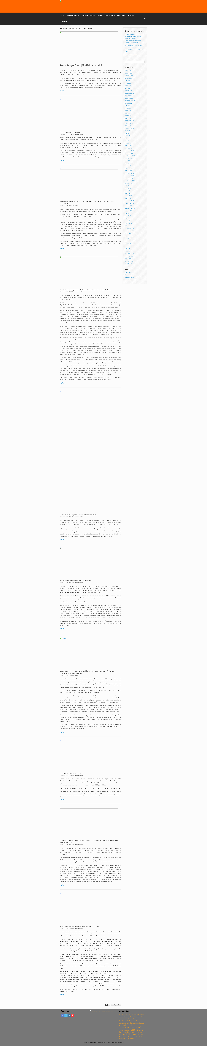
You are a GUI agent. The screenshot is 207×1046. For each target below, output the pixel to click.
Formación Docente (124, 1030)
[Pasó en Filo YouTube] (72, 1015)
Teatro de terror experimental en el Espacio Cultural (78, 515)
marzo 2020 (128, 168)
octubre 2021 (129, 125)
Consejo (92, 15)
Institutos (141, 1030)
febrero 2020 (128, 171)
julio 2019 (127, 186)
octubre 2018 (129, 206)
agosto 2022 (128, 103)
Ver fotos (62, 91)
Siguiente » (117, 1004)
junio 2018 (128, 216)
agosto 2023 (128, 78)
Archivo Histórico (122, 1014)
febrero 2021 (128, 146)
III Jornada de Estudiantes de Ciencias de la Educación (79, 926)
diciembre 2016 (129, 253)
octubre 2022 (129, 98)
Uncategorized (130, 1038)
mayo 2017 (128, 246)
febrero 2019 (128, 198)
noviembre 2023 (129, 70)
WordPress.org (129, 280)
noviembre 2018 (129, 203)
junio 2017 (128, 243)
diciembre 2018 (129, 201)
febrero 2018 (128, 226)
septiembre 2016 (130, 261)
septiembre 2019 (130, 181)
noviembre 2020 (129, 151)
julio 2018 (127, 213)
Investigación (124, 1032)
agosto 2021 (128, 130)
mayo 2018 (128, 218)
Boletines (131, 15)
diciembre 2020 (129, 148)
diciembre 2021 (129, 120)
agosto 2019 (128, 183)
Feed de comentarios (131, 277)
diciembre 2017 (129, 228)
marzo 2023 (128, 90)
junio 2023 (128, 83)
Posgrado (122, 1034)
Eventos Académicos (73, 15)
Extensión (85, 15)
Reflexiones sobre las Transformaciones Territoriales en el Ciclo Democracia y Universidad (88, 202)
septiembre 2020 (130, 156)
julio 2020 (127, 161)
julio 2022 (127, 105)
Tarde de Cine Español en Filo (70, 773)
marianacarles (79, 67)
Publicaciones (121, 15)
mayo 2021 (128, 138)
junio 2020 (128, 163)
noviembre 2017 (129, 231)
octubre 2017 (129, 233)
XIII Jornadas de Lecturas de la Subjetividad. (76, 580)
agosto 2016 (128, 263)
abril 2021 (127, 141)
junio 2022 (128, 108)
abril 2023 (127, 88)
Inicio (62, 15)
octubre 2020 (129, 153)
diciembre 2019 (129, 173)
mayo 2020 (128, 166)
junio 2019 (128, 188)
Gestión (100, 15)
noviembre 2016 (129, 256)
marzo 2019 (128, 196)
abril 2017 (127, 248)
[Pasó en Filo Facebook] (62, 1015)
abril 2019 (127, 193)
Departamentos (124, 1023)
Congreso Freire (129, 1017)
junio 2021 (128, 135)
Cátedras (138, 1021)
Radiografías (140, 1034)
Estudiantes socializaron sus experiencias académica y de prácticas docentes (133, 36)
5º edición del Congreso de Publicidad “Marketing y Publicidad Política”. (85, 290)
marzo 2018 (128, 223)
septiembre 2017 (130, 236)
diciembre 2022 (129, 93)
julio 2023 (127, 80)
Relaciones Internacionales (127, 1036)
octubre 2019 (129, 178)
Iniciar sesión (128, 272)
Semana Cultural (110, 15)
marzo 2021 (128, 143)
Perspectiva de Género (136, 1032)
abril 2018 (127, 221)
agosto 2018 (128, 211)
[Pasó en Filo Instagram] (69, 1015)
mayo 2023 (128, 85)
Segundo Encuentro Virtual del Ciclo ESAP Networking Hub (81, 65)
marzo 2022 (128, 115)
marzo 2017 (128, 251)
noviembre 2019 (129, 176)
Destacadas (134, 1023)
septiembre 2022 (130, 100)
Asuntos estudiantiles (133, 1015)
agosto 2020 (128, 158)
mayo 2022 (128, 110)
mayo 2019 (128, 191)
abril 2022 (127, 113)
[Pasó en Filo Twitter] (66, 1015)
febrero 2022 (128, 118)
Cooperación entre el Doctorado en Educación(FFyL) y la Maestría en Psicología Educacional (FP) (89, 841)
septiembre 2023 (130, 75)
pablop (77, 205)
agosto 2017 (128, 238)
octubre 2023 (129, 73)
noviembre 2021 (129, 123)
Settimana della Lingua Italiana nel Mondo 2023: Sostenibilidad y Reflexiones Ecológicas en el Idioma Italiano (87, 672)
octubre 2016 (129, 258)
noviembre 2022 (129, 95)
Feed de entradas (130, 275)
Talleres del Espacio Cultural (70, 132)
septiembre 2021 (130, 128)
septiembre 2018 (130, 208)
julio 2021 (127, 133)
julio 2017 (127, 241)
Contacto (64, 21)
